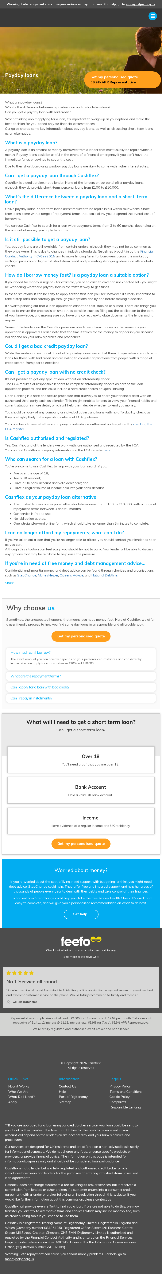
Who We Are (18, 1091)
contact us (103, 1199)
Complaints (117, 1102)
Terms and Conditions (125, 1091)
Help (62, 1091)
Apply (12, 1102)
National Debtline (104, 575)
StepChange (26, 575)
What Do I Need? (21, 1096)
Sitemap (65, 1102)
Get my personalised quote (114, 79)
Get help (80, 914)
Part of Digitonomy (73, 1096)
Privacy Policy (120, 1086)
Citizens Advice (71, 575)
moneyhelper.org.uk (140, 4)
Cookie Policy (119, 1096)
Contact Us (67, 1086)
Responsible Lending (125, 1107)
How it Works (18, 1086)
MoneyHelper (48, 575)
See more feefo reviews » (81, 957)
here (107, 450)
